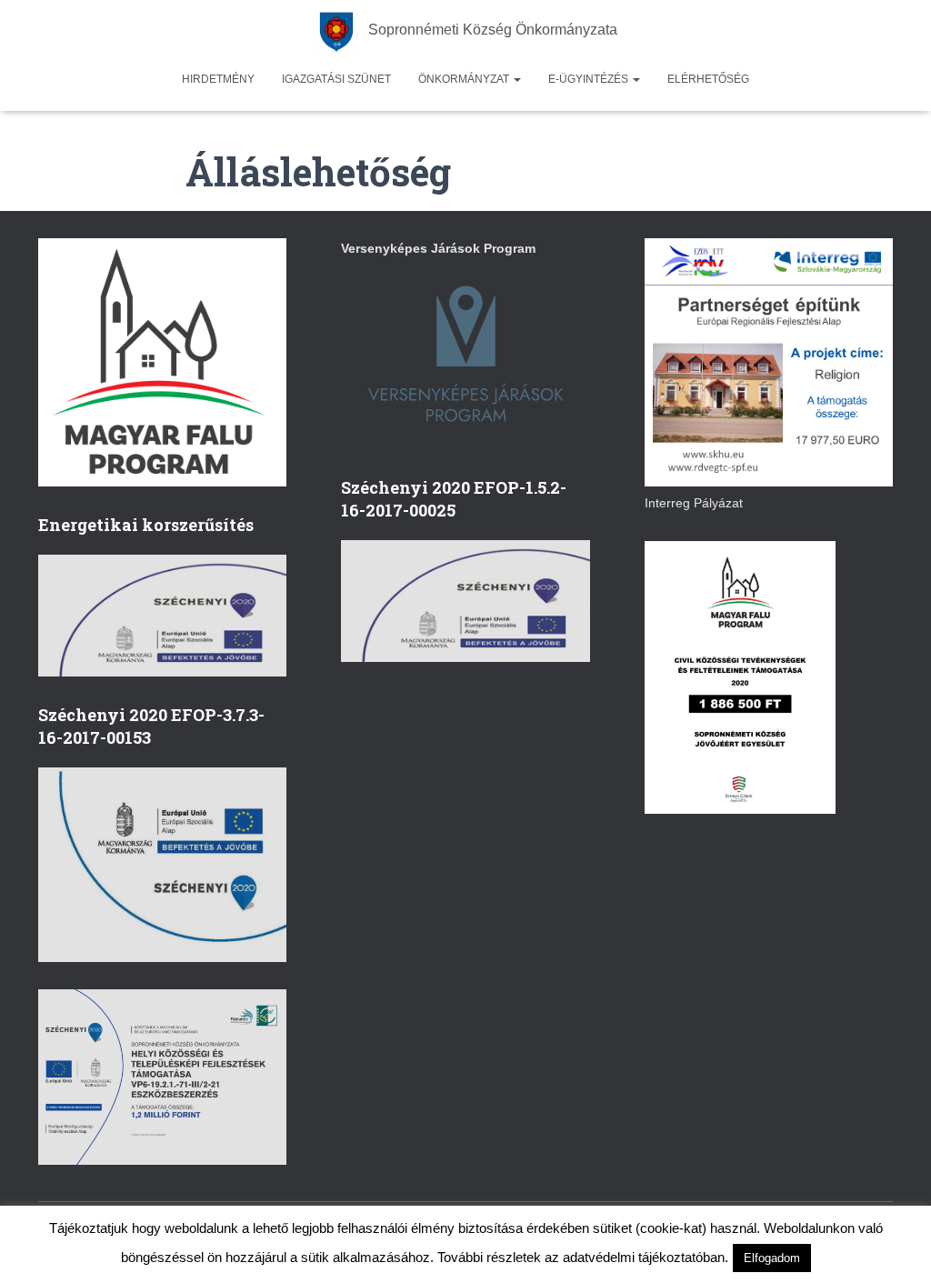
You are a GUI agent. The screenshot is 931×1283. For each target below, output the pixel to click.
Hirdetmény (218, 79)
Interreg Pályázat (694, 503)
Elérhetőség (708, 79)
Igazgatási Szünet (336, 79)
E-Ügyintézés (589, 79)
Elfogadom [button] (772, 1258)
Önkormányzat (465, 79)
